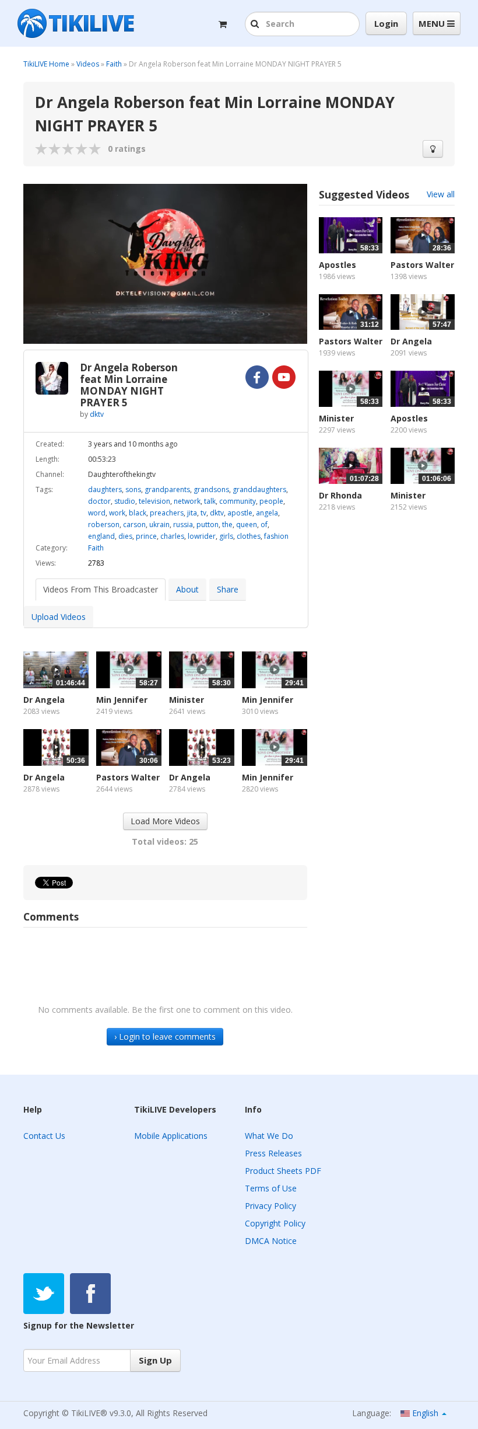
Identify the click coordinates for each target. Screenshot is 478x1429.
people (271, 501)
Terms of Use (271, 1188)
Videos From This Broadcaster (100, 589)
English (425, 1412)
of (264, 524)
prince (146, 536)
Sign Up (155, 1360)
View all (441, 194)
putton (207, 524)
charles (172, 536)
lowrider (202, 536)
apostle (239, 513)
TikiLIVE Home (46, 64)
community (237, 501)
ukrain (159, 524)
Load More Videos (165, 821)
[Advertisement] (387, 606)
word (97, 513)
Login (386, 23)
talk (210, 501)
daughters (105, 489)
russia (183, 524)
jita (192, 513)
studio (124, 501)
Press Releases (273, 1153)
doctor (99, 501)
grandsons (211, 489)
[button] (256, 24)
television (154, 501)
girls (226, 536)
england (101, 536)
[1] (41, 149)
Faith (114, 64)
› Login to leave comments (165, 1036)
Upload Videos (58, 616)
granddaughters (259, 489)
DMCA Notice (271, 1240)
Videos (87, 64)
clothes (249, 536)
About (187, 589)
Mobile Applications (171, 1135)
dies (125, 536)
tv (203, 513)
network (187, 501)
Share (227, 589)
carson (134, 524)
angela (267, 513)
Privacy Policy (270, 1205)
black (137, 513)
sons (133, 489)
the (227, 524)
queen (246, 524)
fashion (276, 536)
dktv (97, 414)
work (117, 513)
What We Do (269, 1135)
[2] (48, 149)
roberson (103, 524)
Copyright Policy (275, 1223)
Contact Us (44, 1135)
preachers (167, 513)
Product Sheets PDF (283, 1170)
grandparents (167, 489)
